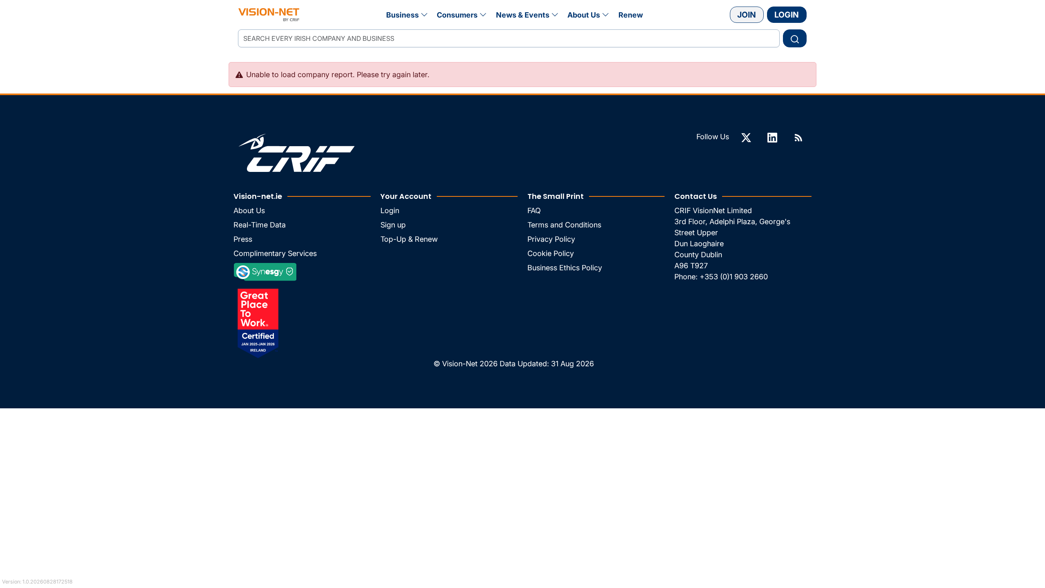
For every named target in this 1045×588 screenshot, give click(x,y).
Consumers (457, 15)
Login (786, 15)
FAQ (534, 210)
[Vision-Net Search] (268, 14)
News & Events (522, 15)
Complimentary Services (275, 253)
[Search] (795, 38)
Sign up (393, 224)
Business (402, 15)
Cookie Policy (550, 253)
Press (242, 239)
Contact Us (695, 196)
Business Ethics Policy (564, 267)
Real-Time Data (259, 224)
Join (746, 15)
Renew (630, 15)
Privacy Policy (551, 239)
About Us (583, 15)
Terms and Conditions (564, 224)
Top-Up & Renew (409, 239)
